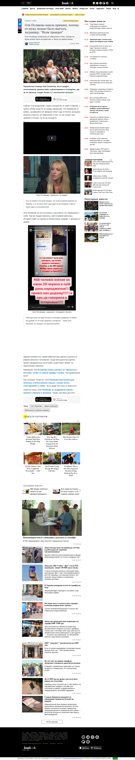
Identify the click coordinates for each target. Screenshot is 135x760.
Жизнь (68, 8)
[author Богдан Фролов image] (27, 43)
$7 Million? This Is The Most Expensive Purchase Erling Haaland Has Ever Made (71, 470)
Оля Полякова (36, 406)
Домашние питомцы (45, 8)
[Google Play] (96, 747)
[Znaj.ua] (67, 3)
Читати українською (70, 21)
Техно (92, 8)
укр (23, 3)
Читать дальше (52, 722)
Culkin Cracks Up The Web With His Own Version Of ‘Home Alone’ (102, 185)
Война (75, 8)
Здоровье (100, 8)
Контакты (60, 743)
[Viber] (97, 3)
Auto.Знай (59, 8)
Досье (32, 8)
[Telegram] (94, 3)
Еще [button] (115, 8)
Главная (25, 8)
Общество (84, 8)
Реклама (45, 743)
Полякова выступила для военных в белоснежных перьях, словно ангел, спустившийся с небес (48, 383)
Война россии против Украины (37, 15)
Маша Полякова (51, 406)
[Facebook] (20, 20)
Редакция (53, 743)
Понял (115, 758)
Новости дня (79, 15)
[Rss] (100, 3)
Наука (108, 8)
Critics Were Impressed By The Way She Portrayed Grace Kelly (103, 164)
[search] (112, 3)
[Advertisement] (51, 341)
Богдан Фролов (34, 42)
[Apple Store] (84, 747)
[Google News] (97, 737)
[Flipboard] (104, 3)
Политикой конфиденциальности (73, 758)
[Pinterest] (107, 3)
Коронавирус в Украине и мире (61, 15)
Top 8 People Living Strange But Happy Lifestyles (52, 468)
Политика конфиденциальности (31, 743)
